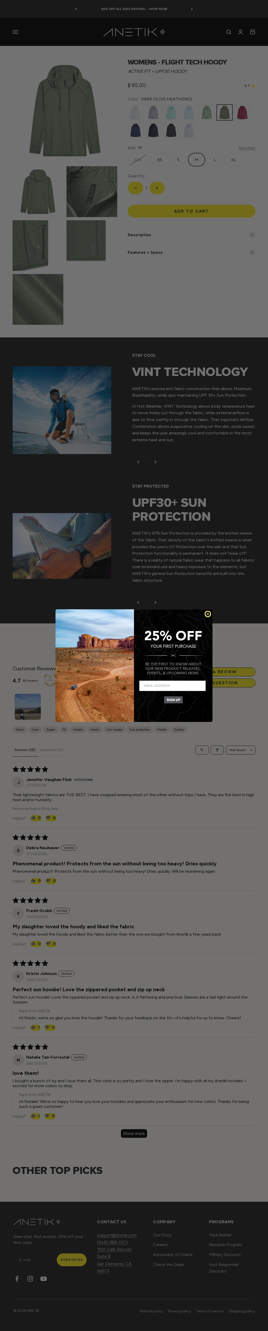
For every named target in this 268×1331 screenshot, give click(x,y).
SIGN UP (173, 700)
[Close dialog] (207, 614)
